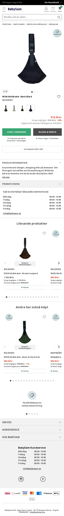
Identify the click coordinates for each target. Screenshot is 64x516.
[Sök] (59, 17)
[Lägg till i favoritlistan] (59, 97)
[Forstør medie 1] (32, 58)
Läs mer (6, 177)
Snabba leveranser (11, 2)
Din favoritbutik (52, 2)
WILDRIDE (7, 100)
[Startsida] (14, 9)
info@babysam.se (12, 213)
